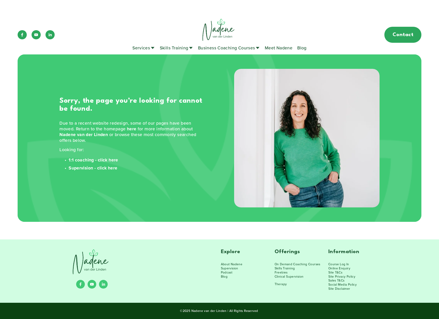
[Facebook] (22, 34)
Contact (403, 34)
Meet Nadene (278, 48)
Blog (302, 48)
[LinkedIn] (50, 34)
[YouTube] (36, 34)
